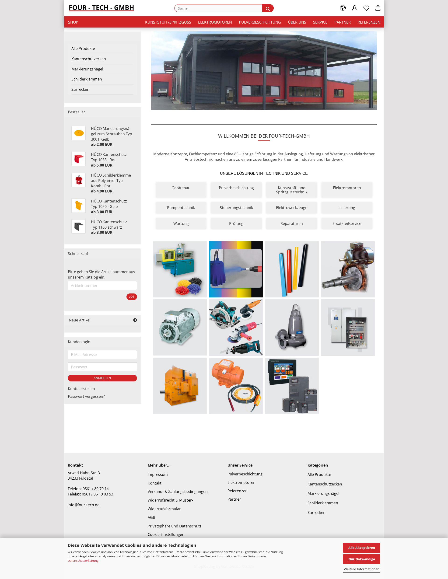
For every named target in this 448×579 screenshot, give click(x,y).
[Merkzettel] (366, 8)
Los (132, 297)
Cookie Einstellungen (166, 534)
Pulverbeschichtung (260, 22)
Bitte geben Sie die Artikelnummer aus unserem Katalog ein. (101, 274)
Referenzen (369, 22)
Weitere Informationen (361, 569)
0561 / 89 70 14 (96, 488)
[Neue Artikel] (135, 320)
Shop (73, 22)
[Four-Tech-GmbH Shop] (103, 8)
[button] (343, 8)
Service (320, 22)
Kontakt (154, 483)
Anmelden (102, 378)
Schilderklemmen (86, 79)
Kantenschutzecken (88, 58)
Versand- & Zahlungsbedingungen (178, 491)
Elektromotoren (215, 22)
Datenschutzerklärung (83, 560)
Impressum (158, 474)
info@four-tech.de (83, 504)
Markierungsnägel (87, 69)
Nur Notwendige (361, 559)
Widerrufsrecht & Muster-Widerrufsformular (170, 504)
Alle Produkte (83, 48)
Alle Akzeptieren (361, 547)
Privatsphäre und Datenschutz (175, 526)
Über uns (297, 22)
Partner (342, 22)
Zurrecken (80, 89)
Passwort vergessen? (86, 396)
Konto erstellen (81, 388)
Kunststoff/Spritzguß (168, 22)
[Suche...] (268, 8)
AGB (151, 517)
